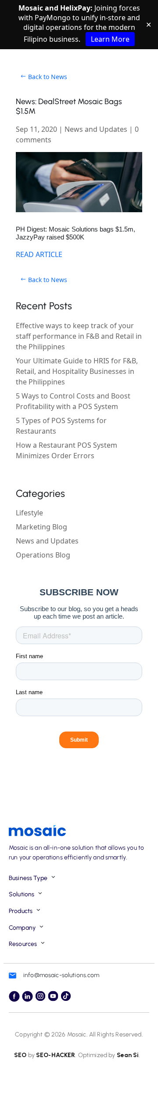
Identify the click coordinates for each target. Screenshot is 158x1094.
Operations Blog (43, 555)
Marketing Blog (41, 527)
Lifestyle (29, 513)
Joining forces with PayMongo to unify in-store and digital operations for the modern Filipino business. (79, 23)
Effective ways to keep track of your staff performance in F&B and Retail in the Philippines (79, 336)
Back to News (47, 76)
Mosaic (76, 1034)
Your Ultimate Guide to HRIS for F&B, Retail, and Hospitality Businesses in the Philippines (77, 371)
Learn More (110, 39)
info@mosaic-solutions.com (61, 975)
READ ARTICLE (39, 254)
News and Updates (96, 129)
